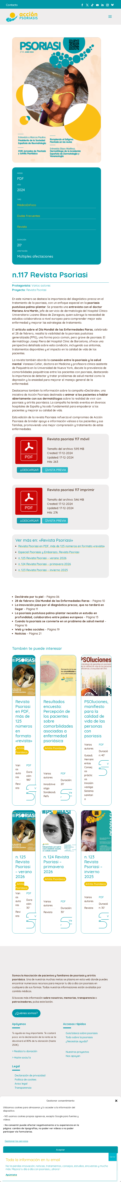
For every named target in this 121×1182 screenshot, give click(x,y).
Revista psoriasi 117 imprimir (71, 490)
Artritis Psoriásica (21, 750)
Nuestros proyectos (77, 1051)
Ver (66, 794)
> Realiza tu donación (24, 1051)
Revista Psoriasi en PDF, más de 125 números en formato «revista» (61, 546)
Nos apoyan (73, 1056)
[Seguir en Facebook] (82, 5)
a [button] (110, 16)
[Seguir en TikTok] (92, 5)
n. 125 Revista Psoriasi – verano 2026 (42, 558)
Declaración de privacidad (30, 1075)
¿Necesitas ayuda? (77, 1041)
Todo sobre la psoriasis (79, 1037)
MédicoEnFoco (26, 205)
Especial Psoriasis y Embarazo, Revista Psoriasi (48, 552)
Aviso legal (21, 1083)
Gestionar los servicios (16, 1141)
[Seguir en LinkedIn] (102, 5)
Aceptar (60, 1149)
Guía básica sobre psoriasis (82, 1033)
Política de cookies (25, 1079)
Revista (22, 227)
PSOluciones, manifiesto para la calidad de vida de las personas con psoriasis (96, 718)
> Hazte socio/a (21, 1057)
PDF (28, 765)
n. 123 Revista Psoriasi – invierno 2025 (43, 570)
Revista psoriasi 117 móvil (68, 439)
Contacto (12, 5)
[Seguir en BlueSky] (112, 4)
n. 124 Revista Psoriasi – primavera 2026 (44, 564)
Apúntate (11, 1174)
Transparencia (23, 1087)
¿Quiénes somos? (26, 1013)
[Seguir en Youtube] (97, 5)
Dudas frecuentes (28, 216)
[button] (116, 1100)
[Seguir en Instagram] (107, 5)
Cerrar (112, 1157)
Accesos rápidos (74, 1024)
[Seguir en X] (87, 5)
